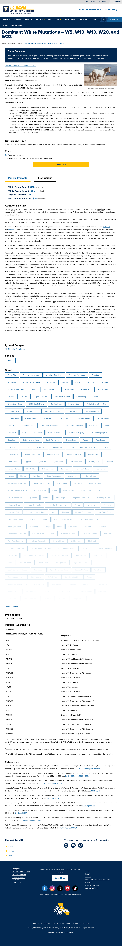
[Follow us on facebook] (66, 845)
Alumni (88, 877)
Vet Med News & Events (21, 871)
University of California (80, 923)
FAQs (94, 19)
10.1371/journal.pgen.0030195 (89, 768)
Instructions (45, 178)
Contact (5, 25)
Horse (20, 43)
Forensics (17, 19)
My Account (84, 19)
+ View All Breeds (11, 606)
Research (28, 19)
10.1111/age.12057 (97, 791)
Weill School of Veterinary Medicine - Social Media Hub (60, 894)
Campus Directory (92, 885)
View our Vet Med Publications (18, 878)
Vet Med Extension (19, 874)
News (50, 19)
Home (4, 43)
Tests (10, 855)
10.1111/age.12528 (53, 798)
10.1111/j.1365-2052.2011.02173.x (54, 783)
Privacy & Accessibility (41, 923)
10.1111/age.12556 (88, 805)
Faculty (88, 874)
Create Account (102, 1)
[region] (61, 682)
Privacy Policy (17, 882)
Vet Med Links (113, 19)
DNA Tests (6, 19)
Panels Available (17, 178)
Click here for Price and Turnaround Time (20, 65)
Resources (39, 19)
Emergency (16, 868)
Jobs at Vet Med (91, 888)
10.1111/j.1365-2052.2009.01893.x (77, 776)
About (57, 19)
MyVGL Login (90, 1)
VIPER (87, 871)
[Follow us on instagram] (80, 845)
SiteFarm (71, 932)
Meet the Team (16, 25)
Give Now (60, 878)
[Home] (19, 10)
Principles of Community (61, 923)
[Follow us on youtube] (73, 845)
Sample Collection (69, 19)
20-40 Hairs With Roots (15, 349)
